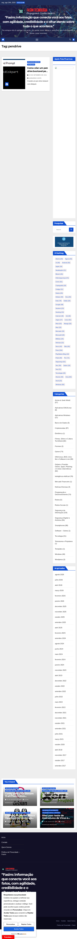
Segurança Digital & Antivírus (51, 812)
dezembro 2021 (60, 713)
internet (60, 316)
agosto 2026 (59, 574)
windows (60, 384)
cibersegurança (62, 278)
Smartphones (60, 525)
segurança (61, 361)
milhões (60, 339)
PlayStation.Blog (62, 354)
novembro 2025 (60, 612)
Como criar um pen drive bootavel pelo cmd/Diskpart (37, 71)
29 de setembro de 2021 (38, 75)
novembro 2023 (60, 670)
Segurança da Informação (50, 810)
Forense (58, 446)
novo (59, 346)
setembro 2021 (60, 728)
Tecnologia (31, 64)
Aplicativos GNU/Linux (63, 408)
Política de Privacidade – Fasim (66, 925)
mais (59, 323)
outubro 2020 (60, 744)
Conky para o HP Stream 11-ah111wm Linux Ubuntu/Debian (19, 796)
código (59, 289)
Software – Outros (61, 531)
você (59, 381)
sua (58, 369)
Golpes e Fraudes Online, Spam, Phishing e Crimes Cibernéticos (63, 467)
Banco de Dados (61, 423)
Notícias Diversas (61, 487)
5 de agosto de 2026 (14, 821)
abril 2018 (58, 750)
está (58, 301)
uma (69, 377)
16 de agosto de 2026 (14, 799)
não (67, 346)
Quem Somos (6, 847)
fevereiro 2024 (60, 659)
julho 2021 (59, 734)
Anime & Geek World (62, 400)
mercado (60, 331)
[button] (70, 39)
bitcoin (59, 274)
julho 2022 (59, 697)
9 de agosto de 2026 (51, 799)
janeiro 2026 (59, 601)
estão (67, 301)
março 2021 (59, 739)
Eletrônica (58, 433)
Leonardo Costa (35, 78)
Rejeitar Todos (26, 924)
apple (59, 266)
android (66, 262)
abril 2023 (58, 675)
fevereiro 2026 (60, 596)
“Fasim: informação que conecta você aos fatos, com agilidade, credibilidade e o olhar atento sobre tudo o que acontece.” (38, 22)
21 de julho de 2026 (51, 821)
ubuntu (59, 377)
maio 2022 (59, 702)
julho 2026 (59, 580)
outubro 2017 (60, 760)
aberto (59, 259)
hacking (60, 312)
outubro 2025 (60, 617)
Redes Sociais (60, 505)
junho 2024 (59, 649)
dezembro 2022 (60, 681)
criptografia (61, 285)
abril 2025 (58, 628)
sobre (66, 365)
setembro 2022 (60, 691)
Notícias (60, 342)
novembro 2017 (60, 755)
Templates (58, 549)
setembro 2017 (60, 766)
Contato (4, 842)
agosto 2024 (59, 643)
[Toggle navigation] (36, 39)
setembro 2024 (60, 638)
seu (58, 365)
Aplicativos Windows (34, 62)
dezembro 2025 (60, 606)
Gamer (57, 451)
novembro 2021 (60, 718)
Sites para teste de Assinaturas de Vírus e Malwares (55, 818)
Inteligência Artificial (62, 476)
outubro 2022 (60, 686)
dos (68, 297)
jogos (59, 320)
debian (59, 297)
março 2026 (59, 590)
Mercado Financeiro (62, 482)
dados (59, 293)
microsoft (60, 335)
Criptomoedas (60, 428)
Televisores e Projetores (64, 541)
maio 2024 (59, 654)
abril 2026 (58, 585)
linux (68, 320)
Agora (68, 259)
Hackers (60, 308)
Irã (68, 316)
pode (59, 358)
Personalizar (10, 924)
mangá (67, 323)
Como (59, 282)
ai (58, 262)
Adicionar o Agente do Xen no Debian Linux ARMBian (55, 796)
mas (58, 327)
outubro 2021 (60, 723)
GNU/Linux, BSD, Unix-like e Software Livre (18, 790)
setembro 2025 (60, 622)
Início (3, 837)
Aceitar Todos (19, 929)
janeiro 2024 (59, 665)
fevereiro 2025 (60, 633)
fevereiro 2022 (60, 707)
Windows (58, 554)
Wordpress (59, 559)
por (66, 358)
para (59, 350)
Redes (57, 500)
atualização (61, 270)
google (59, 304)
